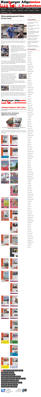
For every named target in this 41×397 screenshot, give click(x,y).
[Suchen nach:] (33, 16)
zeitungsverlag (13, 386)
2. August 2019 (5, 20)
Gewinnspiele (3, 10)
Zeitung (10, 384)
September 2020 (30, 178)
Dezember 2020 (30, 172)
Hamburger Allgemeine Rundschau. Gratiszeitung (11, 376)
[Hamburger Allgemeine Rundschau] (20, 6)
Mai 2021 (29, 163)
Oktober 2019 (30, 197)
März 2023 (29, 124)
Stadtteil (23, 378)
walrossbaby (4, 384)
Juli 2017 (29, 245)
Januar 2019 (30, 213)
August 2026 (30, 51)
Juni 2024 (29, 98)
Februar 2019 (30, 211)
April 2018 (29, 229)
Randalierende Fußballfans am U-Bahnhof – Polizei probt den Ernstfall (34, 42)
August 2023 (30, 115)
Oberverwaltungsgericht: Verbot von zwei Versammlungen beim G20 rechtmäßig (33, 32)
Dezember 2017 (30, 236)
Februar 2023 (30, 126)
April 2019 (29, 208)
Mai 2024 (29, 99)
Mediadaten (31, 10)
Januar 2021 (30, 170)
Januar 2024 (30, 106)
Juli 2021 (29, 160)
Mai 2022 (29, 142)
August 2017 (30, 243)
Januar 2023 (30, 128)
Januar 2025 (30, 85)
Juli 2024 (29, 96)
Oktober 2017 (30, 240)
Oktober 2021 (30, 154)
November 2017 (30, 238)
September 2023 (30, 114)
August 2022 (30, 137)
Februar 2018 (30, 233)
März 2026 (29, 60)
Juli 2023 (29, 117)
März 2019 (29, 210)
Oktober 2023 (30, 112)
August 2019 (30, 201)
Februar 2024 (30, 105)
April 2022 (29, 144)
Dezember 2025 (30, 66)
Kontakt (26, 10)
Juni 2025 (29, 76)
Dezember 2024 (30, 87)
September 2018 (30, 220)
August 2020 (30, 179)
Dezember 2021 (30, 151)
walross (19, 382)
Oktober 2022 (30, 133)
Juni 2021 (29, 162)
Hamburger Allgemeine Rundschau (8, 374)
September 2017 (30, 242)
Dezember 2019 (30, 194)
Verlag (10, 12)
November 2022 (30, 131)
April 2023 (29, 122)
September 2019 (30, 199)
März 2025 (29, 82)
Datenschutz (28, 8)
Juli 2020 (29, 181)
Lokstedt (18, 378)
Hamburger (11, 372)
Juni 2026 (29, 55)
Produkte (37, 10)
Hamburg (20, 370)
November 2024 (30, 89)
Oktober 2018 (30, 218)
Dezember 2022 (30, 130)
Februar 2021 (30, 169)
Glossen (8, 10)
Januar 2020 (30, 192)
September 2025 (30, 71)
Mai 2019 (29, 206)
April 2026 (29, 58)
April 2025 (29, 80)
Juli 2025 (29, 74)
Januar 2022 (30, 149)
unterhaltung (13, 382)
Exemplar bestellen (35, 8)
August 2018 (30, 222)
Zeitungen (15, 384)
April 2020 (29, 186)
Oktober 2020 (30, 176)
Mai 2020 (29, 185)
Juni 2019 (29, 204)
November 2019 (30, 195)
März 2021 (29, 167)
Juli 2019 (29, 202)
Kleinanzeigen (20, 10)
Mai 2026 (29, 57)
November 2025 (30, 67)
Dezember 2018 (30, 215)
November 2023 (30, 110)
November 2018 (30, 217)
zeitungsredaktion (5, 386)
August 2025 (30, 73)
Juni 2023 (29, 119)
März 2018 (29, 231)
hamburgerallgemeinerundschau (14, 20)
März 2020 (29, 188)
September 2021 (30, 156)
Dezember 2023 (30, 108)
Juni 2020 (29, 183)
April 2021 (29, 165)
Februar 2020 (30, 190)
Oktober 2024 (30, 90)
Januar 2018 (30, 234)
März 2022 (29, 146)
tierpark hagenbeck (5, 382)
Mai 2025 (29, 78)
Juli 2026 (29, 53)
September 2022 (30, 135)
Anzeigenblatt (6, 370)
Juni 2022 (29, 140)
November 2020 (30, 174)
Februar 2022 (30, 147)
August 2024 (30, 94)
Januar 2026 (30, 64)
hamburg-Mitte (4, 372)
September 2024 (30, 92)
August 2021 (30, 158)
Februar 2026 (30, 62)
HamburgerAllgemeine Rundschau (8, 378)
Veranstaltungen (4, 12)
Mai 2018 (29, 227)
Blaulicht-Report (11, 8)
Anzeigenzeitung (14, 370)
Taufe (17, 380)
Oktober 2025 (30, 69)
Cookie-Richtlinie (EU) (20, 8)
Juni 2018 (29, 226)
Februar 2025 (30, 83)
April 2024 (29, 101)
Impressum (14, 10)
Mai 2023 (29, 121)
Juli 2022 (29, 138)
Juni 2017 (29, 247)
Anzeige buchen (3, 8)
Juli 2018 (29, 224)
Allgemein (22, 20)
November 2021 (30, 153)
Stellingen (12, 380)
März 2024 (29, 103)
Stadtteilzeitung (5, 380)
